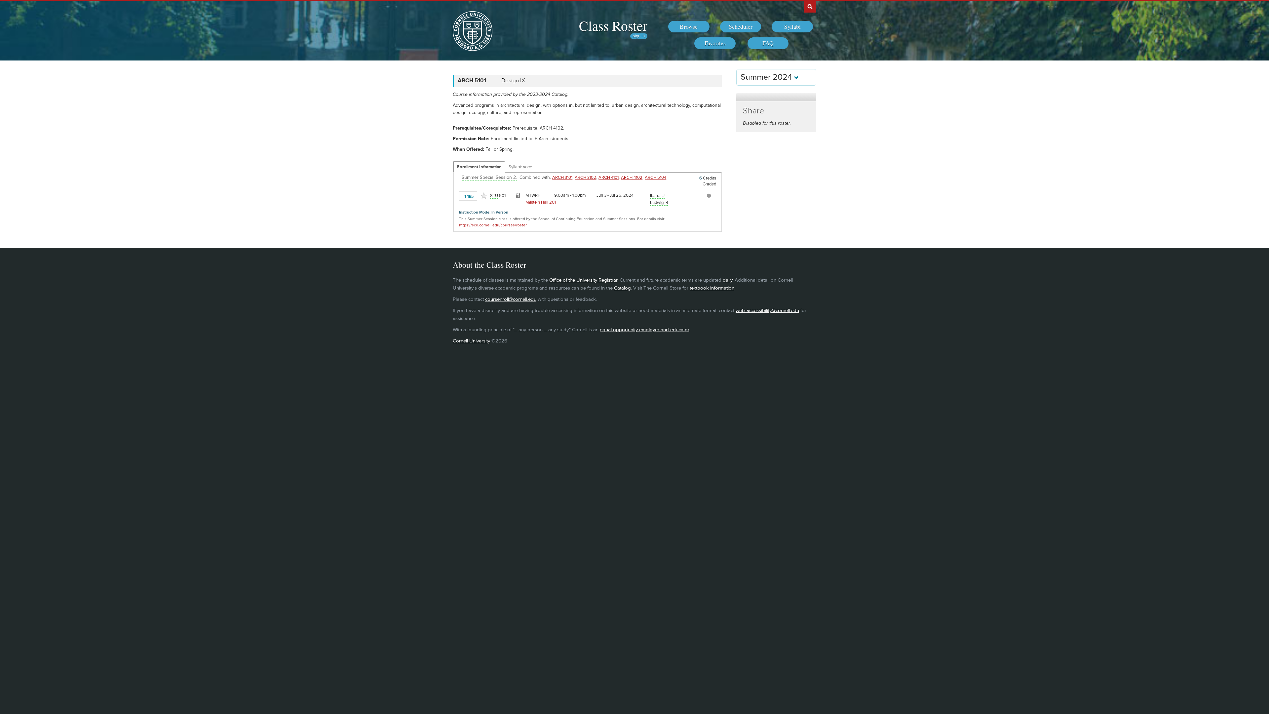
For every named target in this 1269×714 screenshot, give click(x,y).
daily (727, 280)
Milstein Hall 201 (540, 202)
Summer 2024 (767, 77)
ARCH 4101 (608, 177)
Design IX (513, 80)
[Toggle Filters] (776, 97)
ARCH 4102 (631, 177)
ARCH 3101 (562, 177)
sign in (639, 36)
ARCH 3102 (585, 177)
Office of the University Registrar (583, 280)
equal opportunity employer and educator (644, 330)
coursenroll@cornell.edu (510, 299)
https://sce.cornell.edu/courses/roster (492, 225)
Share (753, 111)
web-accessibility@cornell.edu (767, 310)
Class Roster (613, 25)
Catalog (622, 288)
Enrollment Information (479, 167)
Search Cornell (810, 6)
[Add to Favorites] (483, 195)
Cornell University (471, 341)
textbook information (712, 288)
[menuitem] (689, 27)
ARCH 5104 (655, 177)
